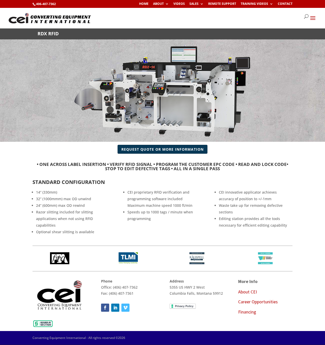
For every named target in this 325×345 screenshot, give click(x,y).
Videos (179, 4)
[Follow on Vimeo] (125, 308)
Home (144, 4)
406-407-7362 (46, 4)
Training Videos (254, 4)
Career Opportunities (258, 302)
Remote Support (222, 4)
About (158, 4)
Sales (194, 4)
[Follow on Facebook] (105, 308)
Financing (247, 312)
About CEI (247, 292)
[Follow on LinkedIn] (115, 308)
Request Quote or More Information (162, 149)
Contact (285, 4)
